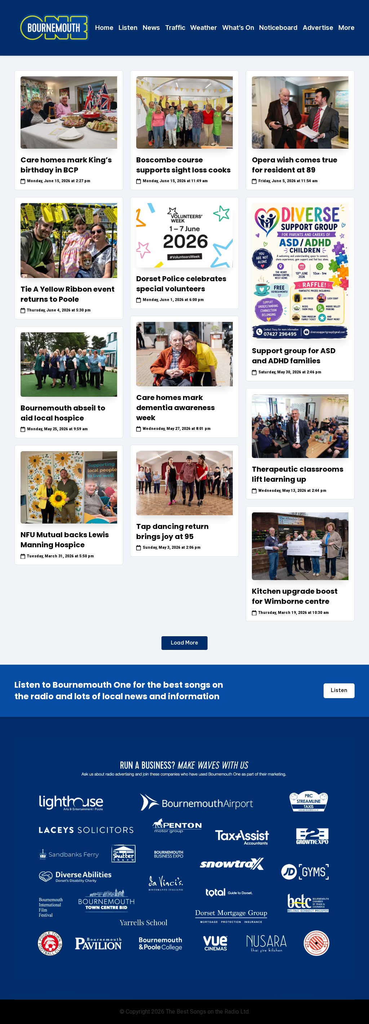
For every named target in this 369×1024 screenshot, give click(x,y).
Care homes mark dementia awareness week (175, 407)
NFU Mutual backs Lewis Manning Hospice (65, 540)
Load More (184, 642)
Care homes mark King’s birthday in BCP (66, 165)
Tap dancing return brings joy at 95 (172, 531)
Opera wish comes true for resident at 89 (294, 165)
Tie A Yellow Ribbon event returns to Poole (68, 294)
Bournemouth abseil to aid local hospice (63, 413)
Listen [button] (339, 690)
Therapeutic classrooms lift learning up (297, 474)
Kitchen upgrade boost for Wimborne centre (295, 596)
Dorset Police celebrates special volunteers (181, 284)
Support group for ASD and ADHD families (293, 356)
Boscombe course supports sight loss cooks (183, 165)
